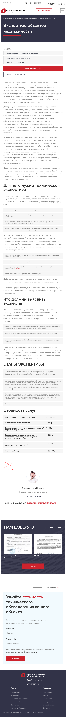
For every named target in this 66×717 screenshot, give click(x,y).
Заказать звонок (44, 10)
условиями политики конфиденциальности (21, 652)
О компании (47, 692)
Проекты (46, 695)
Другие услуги (16, 705)
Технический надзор (18, 708)
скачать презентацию (33, 69)
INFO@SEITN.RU (35, 3)
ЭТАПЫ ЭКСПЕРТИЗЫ (15, 62)
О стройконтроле (49, 705)
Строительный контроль (19, 699)
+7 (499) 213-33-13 (56, 4)
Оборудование (48, 702)
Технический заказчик (19, 702)
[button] (51, 527)
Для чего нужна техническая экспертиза (22, 53)
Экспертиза (15, 695)
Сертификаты (48, 699)
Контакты (46, 708)
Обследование (16, 692)
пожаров (17, 268)
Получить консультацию (16, 74)
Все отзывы (33, 566)
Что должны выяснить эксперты (18, 58)
